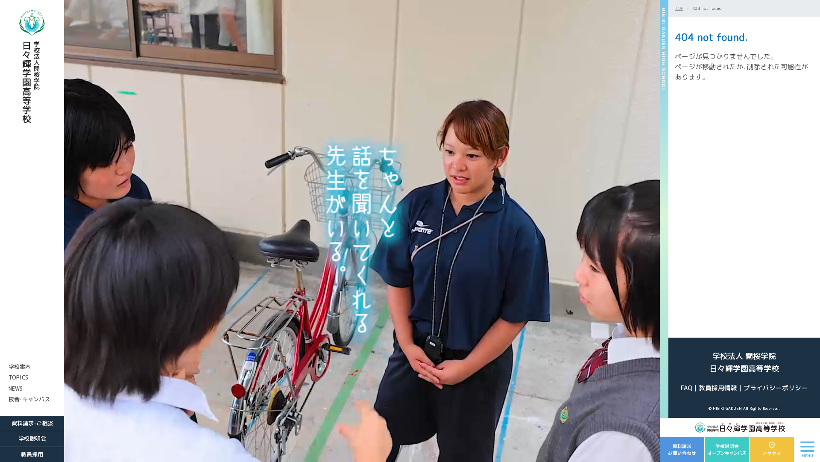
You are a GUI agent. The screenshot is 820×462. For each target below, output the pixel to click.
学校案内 (20, 367)
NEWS (16, 388)
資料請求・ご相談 (32, 423)
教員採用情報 (718, 387)
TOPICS (18, 377)
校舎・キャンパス (29, 399)
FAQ (686, 387)
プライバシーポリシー (776, 387)
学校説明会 (32, 438)
